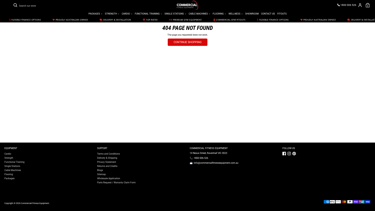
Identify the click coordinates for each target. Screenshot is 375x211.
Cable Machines (12, 170)
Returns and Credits (107, 166)
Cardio (7, 153)
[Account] (360, 5)
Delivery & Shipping (107, 157)
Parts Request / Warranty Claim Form (116, 182)
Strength (8, 157)
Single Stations (12, 166)
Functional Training (14, 162)
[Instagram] (289, 153)
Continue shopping (188, 42)
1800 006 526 (348, 5)
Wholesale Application (108, 178)
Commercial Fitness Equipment (35, 203)
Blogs (100, 170)
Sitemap (101, 174)
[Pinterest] (294, 153)
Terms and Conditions (108, 153)
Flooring (8, 174)
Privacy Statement (106, 162)
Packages (9, 178)
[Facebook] (284, 153)
